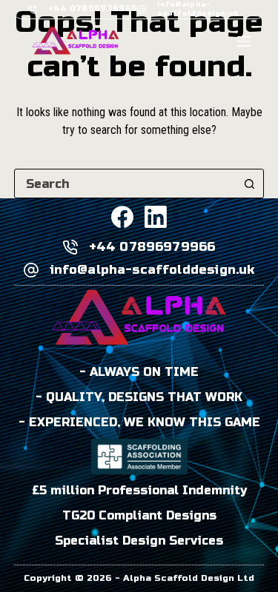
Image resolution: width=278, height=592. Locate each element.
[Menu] (244, 41)
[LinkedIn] (156, 217)
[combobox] (125, 183)
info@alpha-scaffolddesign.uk (197, 8)
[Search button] (249, 183)
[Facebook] (122, 217)
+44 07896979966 (93, 8)
